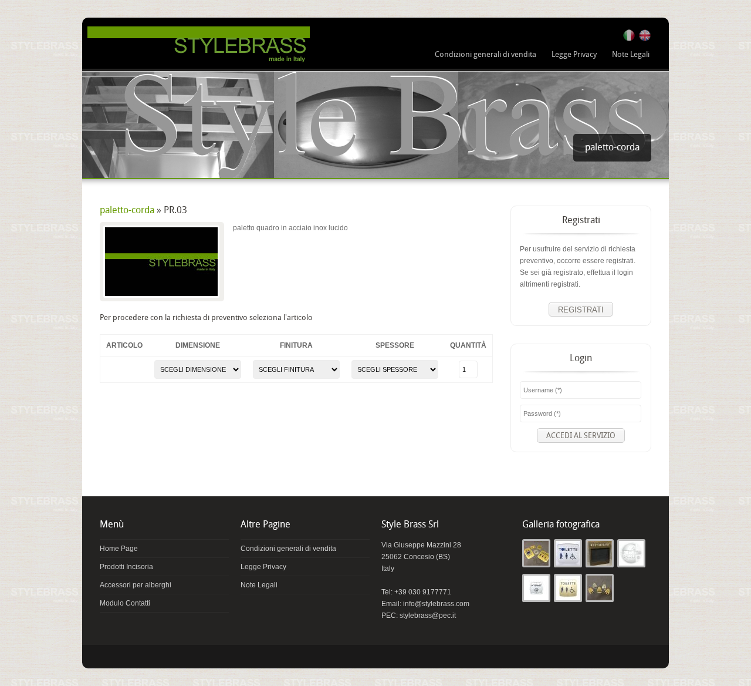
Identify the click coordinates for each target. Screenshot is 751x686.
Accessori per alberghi (135, 585)
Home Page (119, 548)
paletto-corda (127, 211)
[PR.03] (161, 262)
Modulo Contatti (125, 603)
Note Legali (630, 55)
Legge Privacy (574, 55)
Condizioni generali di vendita (485, 55)
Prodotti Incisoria (126, 567)
